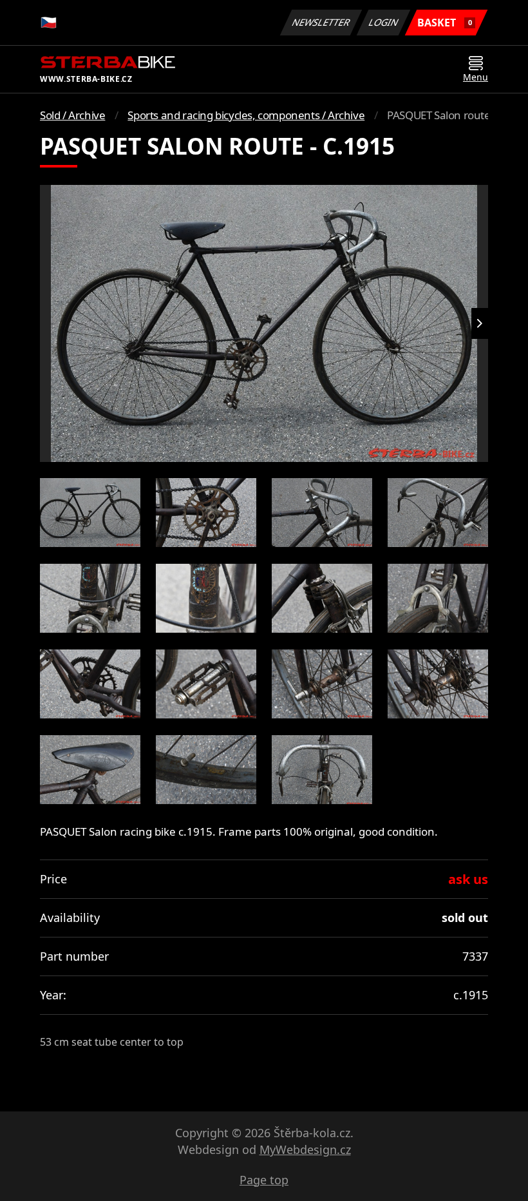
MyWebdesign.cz (305, 1149)
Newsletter (321, 22)
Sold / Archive (72, 115)
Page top (264, 1179)
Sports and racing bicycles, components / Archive (245, 115)
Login (383, 22)
